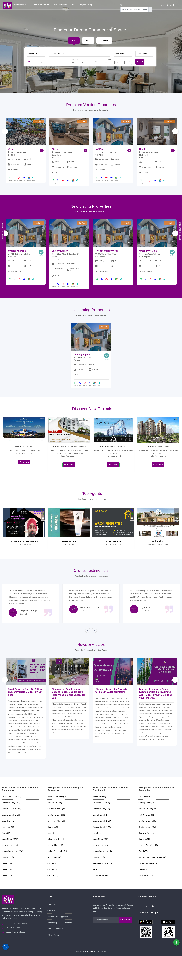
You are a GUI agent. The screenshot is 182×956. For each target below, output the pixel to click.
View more (24, 462)
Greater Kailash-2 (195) (102, 827)
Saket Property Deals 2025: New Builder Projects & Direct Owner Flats (25, 692)
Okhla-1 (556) (7, 863)
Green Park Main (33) (56, 821)
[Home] (7, 5)
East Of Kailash (60, 251)
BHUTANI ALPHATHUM (117, 447)
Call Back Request (180, 231)
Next (175, 131)
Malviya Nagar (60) (55, 845)
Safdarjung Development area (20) (152, 857)
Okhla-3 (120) (7, 876)
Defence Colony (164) (11, 803)
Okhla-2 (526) (7, 869)
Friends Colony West (106, 251)
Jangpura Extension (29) (148, 845)
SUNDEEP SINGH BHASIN (24, 541)
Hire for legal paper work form (59, 923)
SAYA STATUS (28, 447)
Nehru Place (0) (99, 857)
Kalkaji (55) (143, 851)
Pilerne (55, 149)
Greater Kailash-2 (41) (56, 815)
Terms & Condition (55, 929)
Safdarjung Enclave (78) (147, 863)
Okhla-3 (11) (52, 876)
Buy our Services (60, 5)
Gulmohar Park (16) (146, 833)
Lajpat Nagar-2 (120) (55, 839)
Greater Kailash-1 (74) (56, 809)
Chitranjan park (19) (146, 803)
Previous (5, 131)
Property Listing (86, 5)
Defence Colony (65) (55, 803)
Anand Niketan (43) (146, 797)
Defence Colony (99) (101, 809)
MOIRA (99, 149)
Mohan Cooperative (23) (57, 851)
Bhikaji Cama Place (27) (11, 797)
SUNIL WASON (113, 541)
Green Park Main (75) (10, 821)
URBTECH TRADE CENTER (73, 447)
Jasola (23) (51, 833)
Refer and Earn (2, 231)
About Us (51, 905)
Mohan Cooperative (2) (102, 851)
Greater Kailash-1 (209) (102, 821)
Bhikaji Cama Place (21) (56, 797)
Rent (88, 40)
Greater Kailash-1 (17, 251)
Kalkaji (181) (98, 833)
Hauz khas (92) (8, 827)
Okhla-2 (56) (52, 869)
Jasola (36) (6, 833)
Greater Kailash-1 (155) (11, 809)
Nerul (142, 149)
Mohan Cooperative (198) (12, 851)
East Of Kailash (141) (101, 815)
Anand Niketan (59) (100, 797)
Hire (72, 5)
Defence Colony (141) (147, 809)
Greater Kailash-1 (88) (147, 821)
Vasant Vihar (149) (145, 876)
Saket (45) (142, 869)
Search (140, 62)
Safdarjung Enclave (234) (103, 863)
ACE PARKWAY (162, 447)
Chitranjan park (82, 354)
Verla (10, 149)
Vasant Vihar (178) (100, 876)
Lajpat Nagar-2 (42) (100, 839)
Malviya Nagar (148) (10, 845)
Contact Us (51, 911)
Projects (104, 40)
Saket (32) (97, 869)
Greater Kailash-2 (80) (11, 815)
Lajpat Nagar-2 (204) (10, 839)
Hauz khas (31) (144, 839)
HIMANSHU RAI (69, 541)
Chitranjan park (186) (101, 803)
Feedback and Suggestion (57, 917)
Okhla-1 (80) (52, 863)
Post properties (20, 5)
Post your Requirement (40, 5)
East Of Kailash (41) (146, 815)
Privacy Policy (53, 935)
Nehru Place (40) (54, 857)
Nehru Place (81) (8, 857)
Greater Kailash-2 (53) (147, 827)
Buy (74, 40)
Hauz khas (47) (53, 827)
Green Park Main (148, 251)
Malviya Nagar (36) (100, 845)
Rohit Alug (157, 541)
